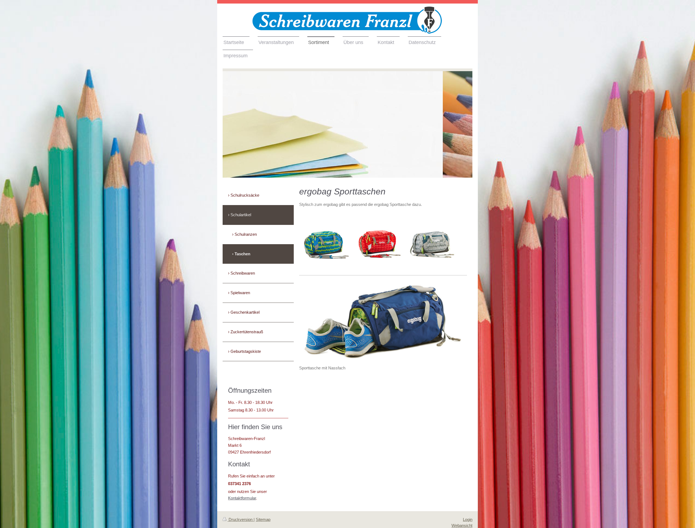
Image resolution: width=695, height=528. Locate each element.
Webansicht (461, 525)
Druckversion (241, 519)
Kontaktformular (242, 498)
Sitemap (263, 519)
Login (467, 519)
